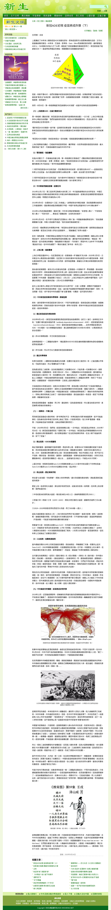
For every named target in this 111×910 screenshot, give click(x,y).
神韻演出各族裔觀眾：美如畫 (15, 88)
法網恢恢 (56, 901)
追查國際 (64, 901)
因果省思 (69, 16)
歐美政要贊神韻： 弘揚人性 (15, 105)
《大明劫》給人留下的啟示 (43, 874)
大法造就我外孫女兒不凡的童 (17, 120)
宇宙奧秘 (37, 16)
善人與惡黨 (37, 888)
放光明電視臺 (35, 903)
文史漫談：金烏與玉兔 (13, 44)
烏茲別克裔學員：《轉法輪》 (17, 126)
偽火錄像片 (32, 894)
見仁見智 (80, 16)
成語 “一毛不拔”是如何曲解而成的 (83, 886)
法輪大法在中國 (82, 894)
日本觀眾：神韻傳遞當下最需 (15, 91)
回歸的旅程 (97, 894)
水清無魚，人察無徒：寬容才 (17, 129)
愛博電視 (53, 903)
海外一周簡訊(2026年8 (15, 140)
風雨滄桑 (47, 16)
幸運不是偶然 (10, 41)
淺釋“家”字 (37, 877)
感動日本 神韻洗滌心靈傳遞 (15, 96)
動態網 (29, 901)
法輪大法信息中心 (64, 903)
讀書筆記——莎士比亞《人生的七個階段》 (86, 863)
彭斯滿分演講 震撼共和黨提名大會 (45, 866)
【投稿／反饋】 (98, 31)
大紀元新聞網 (21, 901)
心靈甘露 (91, 16)
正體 (105, 11)
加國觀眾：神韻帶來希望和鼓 (15, 82)
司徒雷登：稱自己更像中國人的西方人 (85, 874)
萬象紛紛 (58, 16)
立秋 (35, 869)
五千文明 (15, 16)
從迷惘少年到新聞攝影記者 (16, 118)
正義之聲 (102, 16)
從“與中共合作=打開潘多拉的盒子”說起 (85, 877)
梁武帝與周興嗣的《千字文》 (44, 883)
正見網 (75, 903)
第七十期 (8, 29)
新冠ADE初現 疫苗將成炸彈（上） (45, 863)
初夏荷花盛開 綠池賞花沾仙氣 (44, 886)
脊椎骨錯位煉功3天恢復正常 (15, 49)
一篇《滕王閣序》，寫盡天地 (17, 132)
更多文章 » (24, 108)
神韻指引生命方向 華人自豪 (15, 102)
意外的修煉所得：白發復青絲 (15, 38)
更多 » (14, 29)
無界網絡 (37, 901)
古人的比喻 (75, 888)
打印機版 (87, 31)
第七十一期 (18, 26)
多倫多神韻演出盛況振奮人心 (15, 85)
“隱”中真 (74, 880)
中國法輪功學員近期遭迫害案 (17, 137)
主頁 (33, 21)
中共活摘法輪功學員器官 (51, 894)
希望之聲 (45, 903)
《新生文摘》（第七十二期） (17, 149)
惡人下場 (68, 894)
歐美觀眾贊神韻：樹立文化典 (15, 99)
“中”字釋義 (37, 880)
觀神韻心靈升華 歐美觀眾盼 (15, 94)
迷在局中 (74, 866)
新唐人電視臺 (47, 901)
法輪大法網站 (90, 901)
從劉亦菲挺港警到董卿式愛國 (81, 872)
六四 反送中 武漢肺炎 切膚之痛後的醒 (84, 869)
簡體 (99, 11)
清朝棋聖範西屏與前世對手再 (17, 123)
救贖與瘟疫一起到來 (78, 883)
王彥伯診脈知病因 (13, 135)
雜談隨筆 (49, 21)
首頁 (6, 16)
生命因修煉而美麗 (11, 46)
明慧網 (18, 903)
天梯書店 (25, 903)
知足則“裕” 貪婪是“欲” (41, 872)
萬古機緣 (26, 16)
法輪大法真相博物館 (76, 901)
